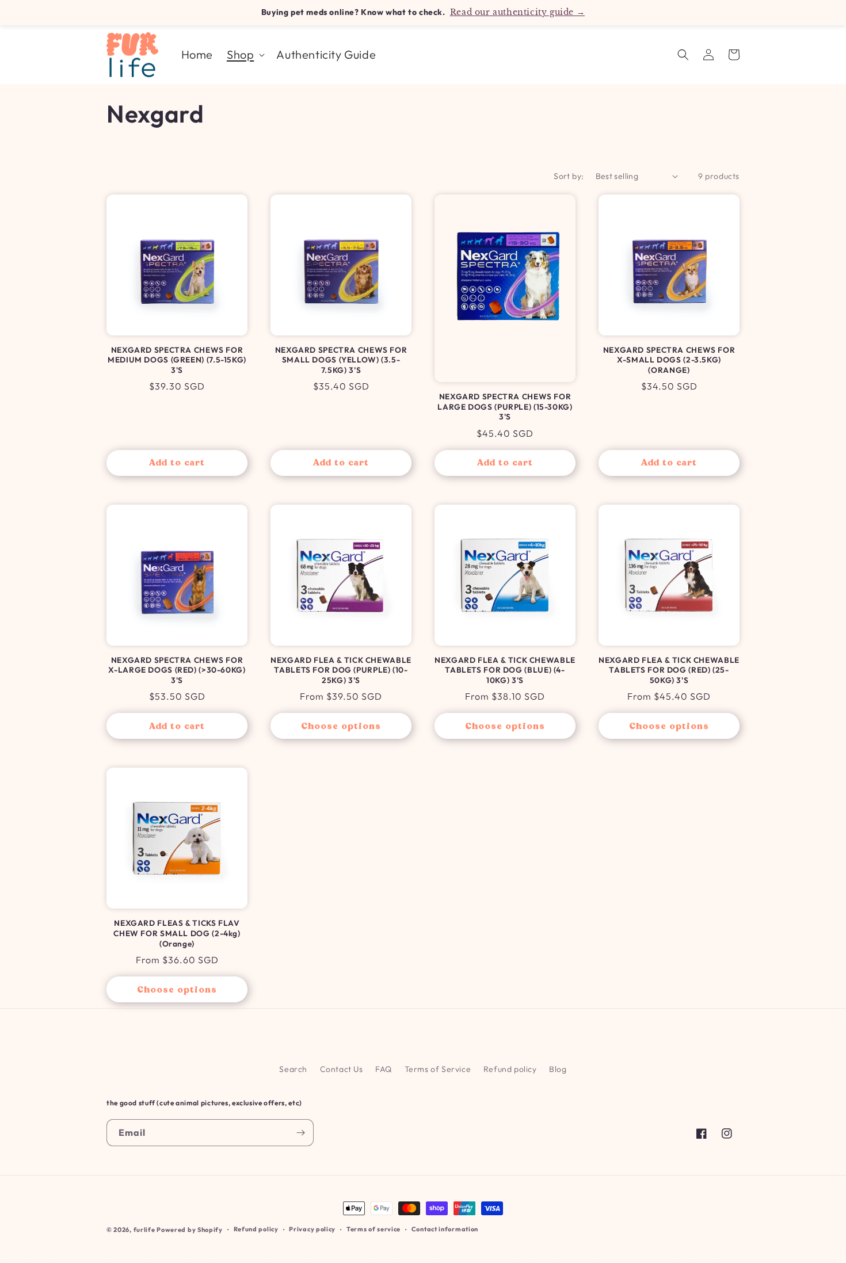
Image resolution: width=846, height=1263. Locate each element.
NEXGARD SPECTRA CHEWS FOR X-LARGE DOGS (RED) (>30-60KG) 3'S (176, 670)
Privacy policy (312, 1229)
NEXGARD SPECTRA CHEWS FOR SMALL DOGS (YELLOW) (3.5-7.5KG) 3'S (341, 360)
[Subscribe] (300, 1132)
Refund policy (510, 1069)
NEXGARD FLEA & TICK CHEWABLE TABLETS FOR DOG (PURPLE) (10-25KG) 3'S (340, 670)
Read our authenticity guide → (517, 12)
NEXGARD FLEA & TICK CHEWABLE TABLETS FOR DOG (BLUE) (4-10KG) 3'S (505, 670)
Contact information (444, 1229)
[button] (244, 54)
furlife (144, 1230)
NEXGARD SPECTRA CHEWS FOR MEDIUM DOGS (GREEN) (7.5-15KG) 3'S (177, 360)
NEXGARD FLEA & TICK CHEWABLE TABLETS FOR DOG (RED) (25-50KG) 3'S (669, 670)
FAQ (383, 1069)
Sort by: (569, 176)
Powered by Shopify (190, 1230)
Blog (557, 1069)
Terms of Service (438, 1069)
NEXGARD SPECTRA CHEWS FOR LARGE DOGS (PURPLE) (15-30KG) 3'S (504, 407)
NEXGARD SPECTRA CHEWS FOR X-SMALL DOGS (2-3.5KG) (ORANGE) (669, 360)
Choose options (341, 726)
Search (293, 1069)
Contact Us (341, 1069)
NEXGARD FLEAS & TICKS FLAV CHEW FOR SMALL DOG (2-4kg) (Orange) (176, 933)
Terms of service (373, 1229)
